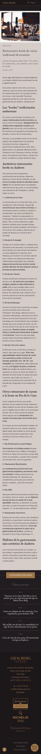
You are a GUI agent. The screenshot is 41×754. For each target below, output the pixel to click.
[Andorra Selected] (20, 704)
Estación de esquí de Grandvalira (20, 668)
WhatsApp (20, 692)
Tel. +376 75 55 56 (20, 686)
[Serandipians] (20, 729)
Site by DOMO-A (20, 750)
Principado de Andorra (20, 677)
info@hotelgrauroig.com (20, 689)
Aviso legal (20, 746)
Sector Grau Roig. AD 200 (20, 671)
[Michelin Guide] (20, 717)
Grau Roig (20, 674)
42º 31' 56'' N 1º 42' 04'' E (20, 680)
